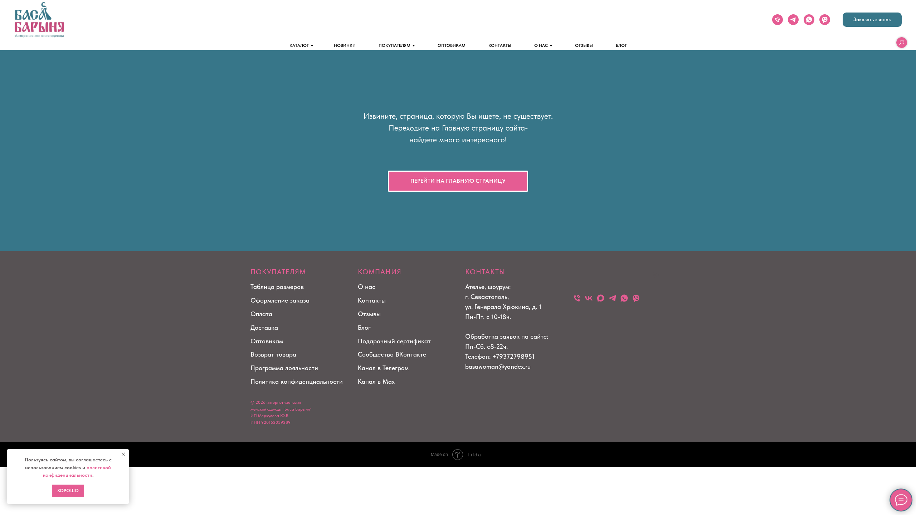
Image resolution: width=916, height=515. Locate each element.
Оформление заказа (280, 300)
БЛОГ (621, 45)
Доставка (264, 327)
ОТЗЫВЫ (584, 45)
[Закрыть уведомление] (123, 454)
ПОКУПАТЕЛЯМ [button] (394, 45)
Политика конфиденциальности (296, 381)
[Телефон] (777, 19)
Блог (364, 327)
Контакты (372, 300)
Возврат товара (273, 354)
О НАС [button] (541, 45)
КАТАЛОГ (299, 45)
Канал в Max (376, 381)
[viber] (824, 19)
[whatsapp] (809, 19)
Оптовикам (266, 341)
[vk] (588, 298)
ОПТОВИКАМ (452, 45)
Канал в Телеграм (383, 368)
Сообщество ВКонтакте (392, 354)
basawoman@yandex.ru (498, 366)
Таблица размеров (277, 286)
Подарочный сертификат (394, 341)
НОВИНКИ (345, 45)
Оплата (261, 314)
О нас (366, 286)
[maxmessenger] (600, 298)
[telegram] (793, 19)
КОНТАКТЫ (499, 45)
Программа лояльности (284, 368)
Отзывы (369, 314)
